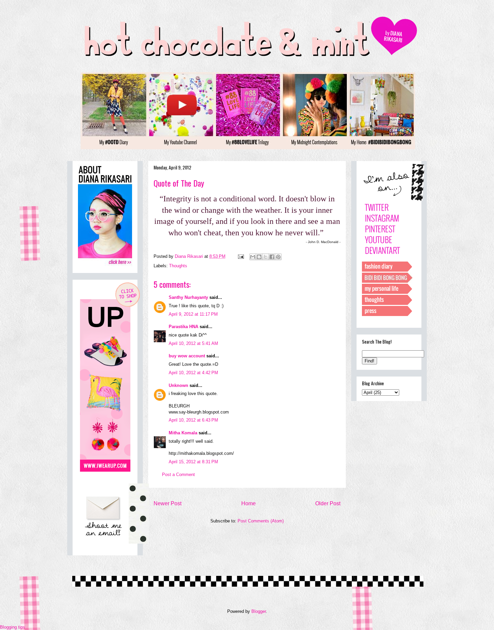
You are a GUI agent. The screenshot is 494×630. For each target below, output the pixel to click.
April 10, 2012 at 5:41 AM (193, 343)
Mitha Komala (183, 432)
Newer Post (167, 503)
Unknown (178, 385)
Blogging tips (12, 627)
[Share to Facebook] (272, 256)
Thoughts (178, 265)
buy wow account (187, 355)
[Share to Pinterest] (278, 256)
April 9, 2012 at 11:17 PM (193, 314)
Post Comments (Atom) (261, 520)
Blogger (258, 611)
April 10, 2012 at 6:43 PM (193, 420)
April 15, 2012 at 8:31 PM (193, 461)
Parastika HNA (183, 326)
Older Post (327, 503)
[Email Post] (240, 256)
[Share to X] (265, 256)
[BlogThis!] (259, 256)
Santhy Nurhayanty (188, 297)
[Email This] (252, 256)
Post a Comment (178, 474)
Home (248, 503)
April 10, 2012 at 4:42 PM (193, 372)
